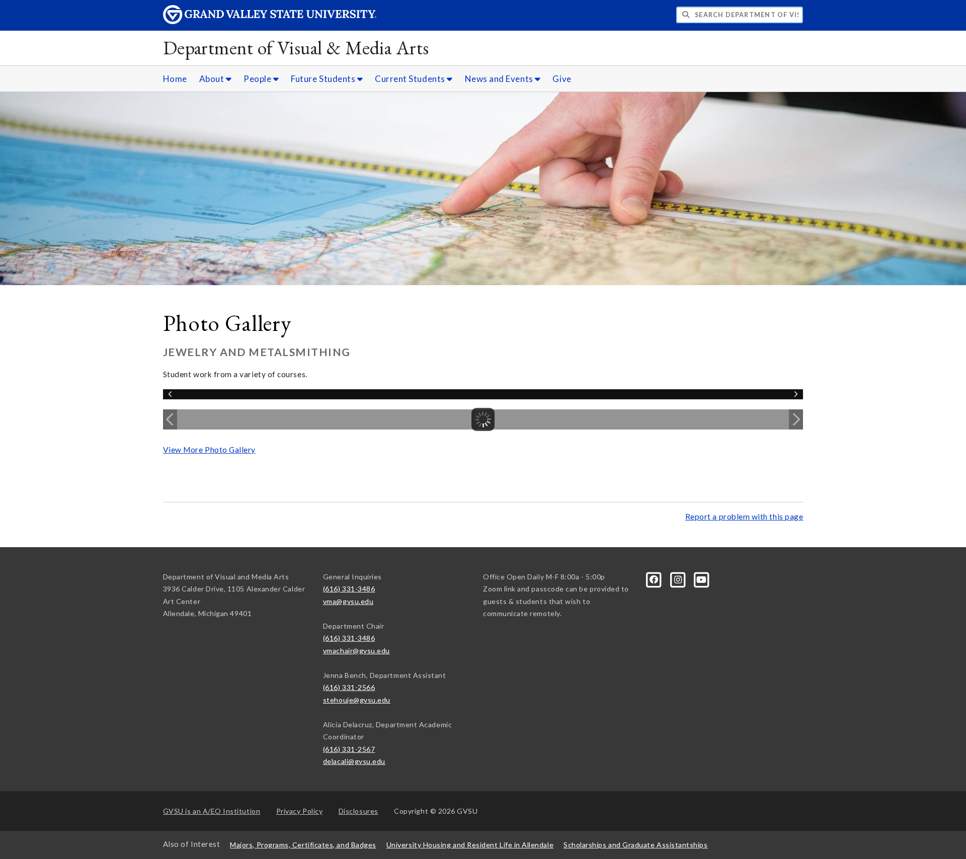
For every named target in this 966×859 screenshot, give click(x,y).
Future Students (324, 78)
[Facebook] (655, 578)
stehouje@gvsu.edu (356, 700)
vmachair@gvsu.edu (356, 650)
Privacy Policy (299, 811)
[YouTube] (702, 578)
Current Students (411, 78)
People (258, 78)
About (212, 78)
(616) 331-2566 (349, 687)
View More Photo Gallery (209, 449)
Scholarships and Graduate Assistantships (635, 844)
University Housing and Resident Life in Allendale (469, 844)
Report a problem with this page (744, 516)
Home (175, 78)
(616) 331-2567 (349, 749)
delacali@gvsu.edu (354, 761)
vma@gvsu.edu (348, 601)
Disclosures (358, 811)
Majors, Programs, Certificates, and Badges (303, 844)
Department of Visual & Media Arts (296, 47)
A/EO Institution (212, 811)
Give (561, 78)
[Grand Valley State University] (269, 21)
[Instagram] (678, 578)
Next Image (796, 419)
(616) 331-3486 (349, 588)
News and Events (500, 78)
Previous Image (170, 419)
